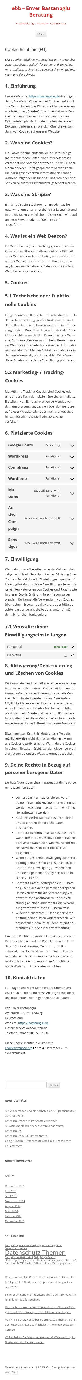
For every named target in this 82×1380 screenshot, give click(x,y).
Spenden (10, 1263)
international (48, 1260)
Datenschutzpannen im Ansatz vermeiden (31, 1121)
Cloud (59, 1245)
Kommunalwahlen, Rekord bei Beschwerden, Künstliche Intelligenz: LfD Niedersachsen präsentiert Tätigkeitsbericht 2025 (39, 1282)
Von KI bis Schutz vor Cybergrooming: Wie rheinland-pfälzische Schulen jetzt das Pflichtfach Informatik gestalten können (40, 1325)
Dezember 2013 (14, 1221)
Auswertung (48, 1245)
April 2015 (11, 1196)
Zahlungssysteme (61, 1263)
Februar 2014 (13, 1216)
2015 (7, 1245)
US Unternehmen (42, 1263)
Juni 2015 (10, 1191)
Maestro (60, 1260)
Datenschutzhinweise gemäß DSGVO (26, 1367)
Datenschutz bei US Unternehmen (26, 1136)
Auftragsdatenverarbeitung (26, 1245)
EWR (36, 1257)
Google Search (47, 1257)
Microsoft (71, 1260)
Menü (41, 34)
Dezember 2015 (14, 1186)
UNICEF (20, 1263)
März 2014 (11, 1211)
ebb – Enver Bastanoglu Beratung (41, 11)
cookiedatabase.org (18, 1048)
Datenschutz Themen (35, 1252)
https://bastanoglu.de (44, 96)
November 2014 (15, 1201)
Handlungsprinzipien (16, 1260)
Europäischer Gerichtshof (19, 1257)
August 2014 (12, 1206)
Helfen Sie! (34, 1260)
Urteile (28, 1263)
